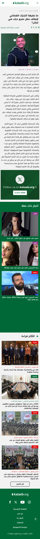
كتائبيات (34, 376)
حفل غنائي (21, 69)
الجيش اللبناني (18, 437)
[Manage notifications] (35, 519)
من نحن (20, 513)
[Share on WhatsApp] (36, 27)
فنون (35, 213)
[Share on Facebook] (31, 27)
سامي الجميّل (34, 471)
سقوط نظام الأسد (16, 401)
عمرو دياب (36, 69)
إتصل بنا (20, 518)
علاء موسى (35, 367)
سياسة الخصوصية (20, 527)
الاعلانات (20, 522)
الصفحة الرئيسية (20, 509)
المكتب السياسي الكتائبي (30, 401)
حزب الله (36, 437)
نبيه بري (27, 367)
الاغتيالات (14, 471)
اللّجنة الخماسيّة (19, 367)
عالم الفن (28, 69)
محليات (35, 272)
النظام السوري (28, 437)
